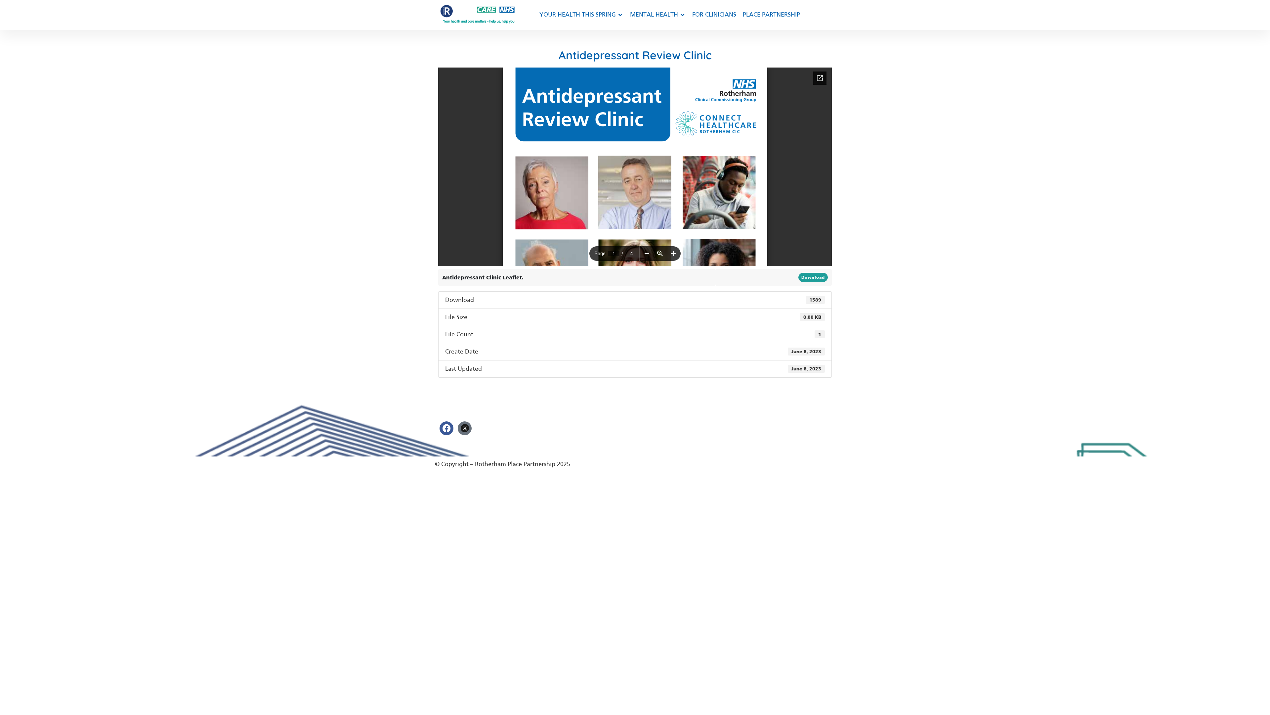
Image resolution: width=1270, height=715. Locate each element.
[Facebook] (446, 428)
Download (813, 277)
